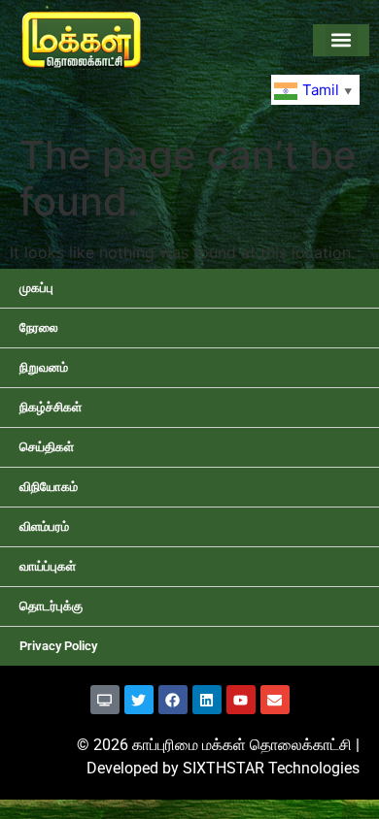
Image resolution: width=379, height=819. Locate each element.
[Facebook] (173, 699)
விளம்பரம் (44, 526)
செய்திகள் (46, 447)
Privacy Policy (58, 646)
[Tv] (105, 699)
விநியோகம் (48, 486)
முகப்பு (36, 287)
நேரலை (38, 327)
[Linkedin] (207, 699)
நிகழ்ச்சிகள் (50, 407)
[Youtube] (241, 699)
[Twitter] (139, 699)
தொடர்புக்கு (51, 606)
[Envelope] (275, 699)
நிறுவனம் (43, 367)
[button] (342, 40)
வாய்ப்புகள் (47, 566)
